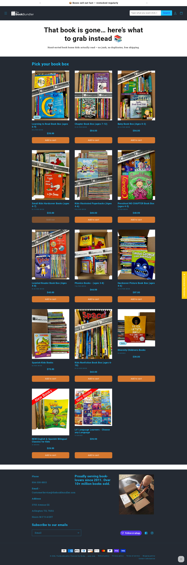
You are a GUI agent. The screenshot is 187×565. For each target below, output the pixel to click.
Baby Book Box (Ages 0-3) (132, 124)
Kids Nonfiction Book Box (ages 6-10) (93, 364)
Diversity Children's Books (132, 350)
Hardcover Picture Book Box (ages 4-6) (136, 284)
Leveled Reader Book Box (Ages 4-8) (49, 284)
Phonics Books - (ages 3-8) (89, 283)
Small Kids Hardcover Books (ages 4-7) (50, 205)
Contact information (147, 558)
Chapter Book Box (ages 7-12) (91, 124)
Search (166, 13)
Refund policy (103, 556)
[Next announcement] (147, 3)
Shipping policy (149, 556)
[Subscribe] (78, 533)
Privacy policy (118, 556)
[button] (6, 13)
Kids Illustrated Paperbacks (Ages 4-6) (93, 205)
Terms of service (133, 556)
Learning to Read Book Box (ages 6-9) (50, 125)
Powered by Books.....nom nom (83, 556)
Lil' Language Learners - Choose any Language (92, 431)
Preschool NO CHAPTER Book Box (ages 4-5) (136, 205)
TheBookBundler (63, 556)
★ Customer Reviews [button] (184, 285)
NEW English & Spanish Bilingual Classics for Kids (49, 440)
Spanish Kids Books (42, 362)
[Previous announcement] (40, 3)
